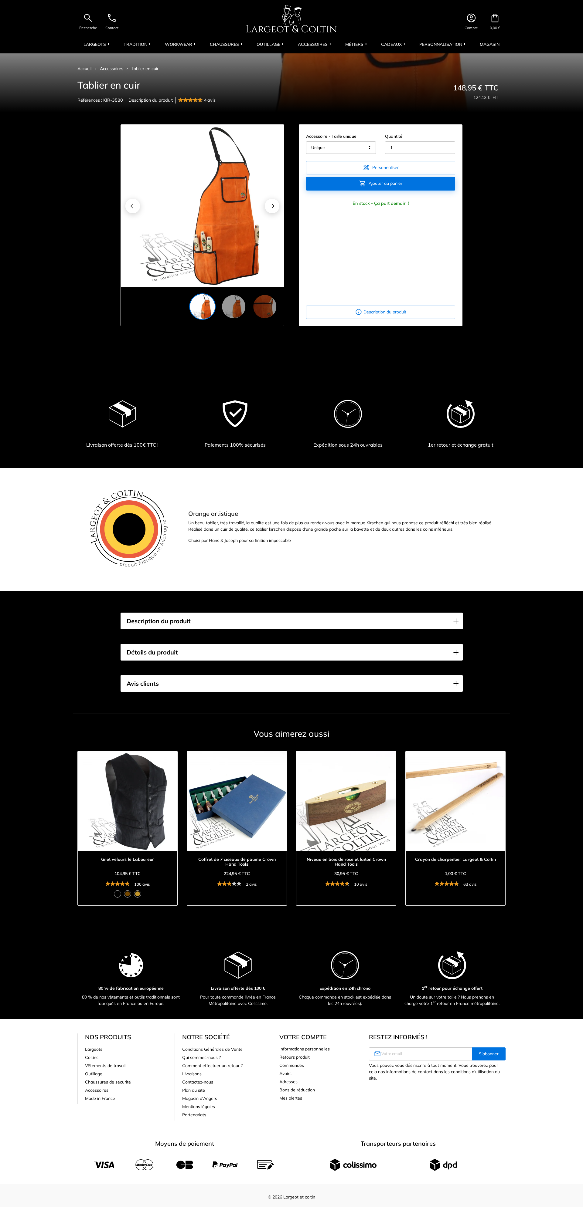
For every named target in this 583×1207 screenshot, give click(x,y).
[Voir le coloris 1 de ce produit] (117, 894)
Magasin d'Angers (199, 1098)
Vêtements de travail (105, 1065)
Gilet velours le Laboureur (127, 859)
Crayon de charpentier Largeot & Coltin (455, 859)
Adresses (288, 1081)
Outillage (93, 1074)
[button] (292, 621)
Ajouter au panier (380, 183)
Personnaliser (381, 167)
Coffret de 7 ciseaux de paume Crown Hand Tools (237, 862)
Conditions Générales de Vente (212, 1049)
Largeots (93, 1049)
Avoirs (285, 1073)
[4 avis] (191, 100)
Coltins (91, 1057)
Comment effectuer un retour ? (212, 1065)
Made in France (100, 1098)
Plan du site (193, 1090)
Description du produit (150, 100)
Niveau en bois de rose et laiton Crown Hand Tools (346, 862)
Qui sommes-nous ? (201, 1057)
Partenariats (194, 1114)
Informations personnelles (304, 1049)
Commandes (291, 1065)
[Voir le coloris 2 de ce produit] (127, 894)
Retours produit (294, 1057)
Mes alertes (290, 1098)
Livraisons (192, 1074)
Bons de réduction (297, 1090)
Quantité (393, 136)
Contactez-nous (197, 1082)
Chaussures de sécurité (108, 1082)
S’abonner (489, 1054)
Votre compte (303, 1037)
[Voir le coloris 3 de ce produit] (137, 894)
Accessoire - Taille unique (331, 136)
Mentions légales (198, 1106)
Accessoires (96, 1090)
